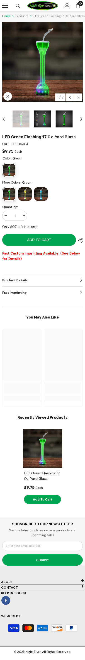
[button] (70, 97)
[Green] (9, 194)
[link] (22, 388)
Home (6, 16)
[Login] (67, 5)
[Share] (79, 240)
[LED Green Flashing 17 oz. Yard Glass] (42, 448)
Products (22, 16)
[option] (42, 62)
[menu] (5, 5)
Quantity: (10, 207)
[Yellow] (25, 194)
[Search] (18, 6)
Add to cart (39, 239)
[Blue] (41, 194)
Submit (42, 560)
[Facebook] (5, 600)
